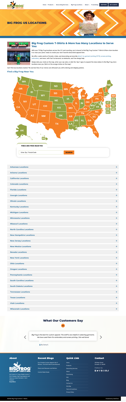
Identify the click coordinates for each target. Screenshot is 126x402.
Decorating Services (62, 4)
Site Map (68, 386)
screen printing (106, 56)
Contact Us (69, 383)
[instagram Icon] (104, 371)
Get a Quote (113, 4)
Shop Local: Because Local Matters (47, 368)
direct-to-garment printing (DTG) (89, 56)
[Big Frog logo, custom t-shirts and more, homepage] (15, 2)
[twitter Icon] (97, 371)
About (87, 4)
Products (50, 4)
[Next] (100, 337)
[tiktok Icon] (108, 371)
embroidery (35, 58)
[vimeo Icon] (95, 371)
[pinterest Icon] (101, 371)
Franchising (94, 4)
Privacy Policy (70, 392)
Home (44, 4)
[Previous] (25, 337)
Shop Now (104, 4)
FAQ (67, 377)
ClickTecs (116, 398)
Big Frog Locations (76, 4)
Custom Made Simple (43, 372)
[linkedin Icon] (106, 371)
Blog (67, 380)
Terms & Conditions (71, 389)
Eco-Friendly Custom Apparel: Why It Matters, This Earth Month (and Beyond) (49, 363)
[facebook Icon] (99, 371)
